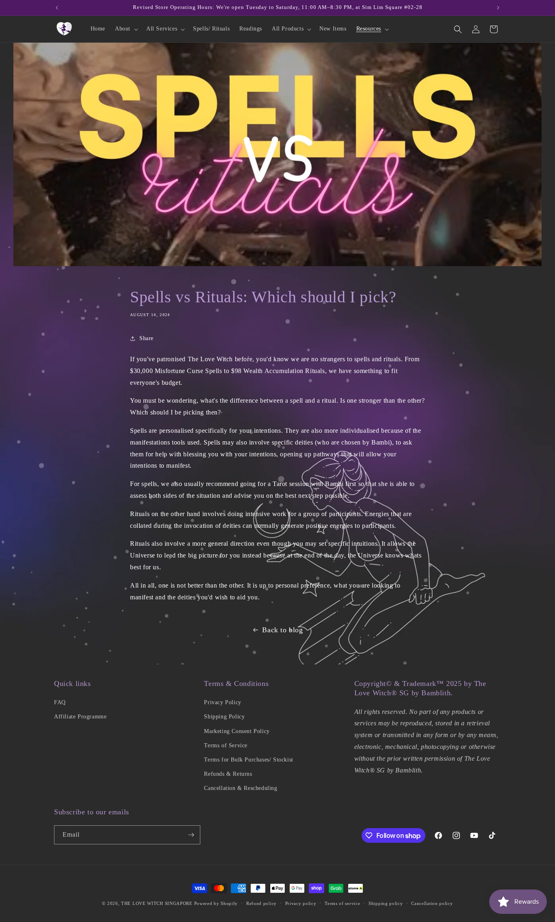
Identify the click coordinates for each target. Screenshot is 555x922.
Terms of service (342, 903)
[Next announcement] (498, 7)
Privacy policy (301, 903)
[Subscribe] (191, 834)
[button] (125, 28)
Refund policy (261, 903)
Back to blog (282, 630)
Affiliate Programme (80, 717)
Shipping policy (386, 903)
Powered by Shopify (216, 903)
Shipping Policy (224, 717)
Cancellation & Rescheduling (240, 788)
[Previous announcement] (57, 7)
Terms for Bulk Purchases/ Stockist (248, 760)
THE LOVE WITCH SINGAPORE (157, 903)
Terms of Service (225, 745)
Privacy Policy (222, 702)
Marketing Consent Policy (236, 731)
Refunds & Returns (228, 774)
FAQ (60, 702)
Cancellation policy (432, 903)
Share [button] (146, 338)
